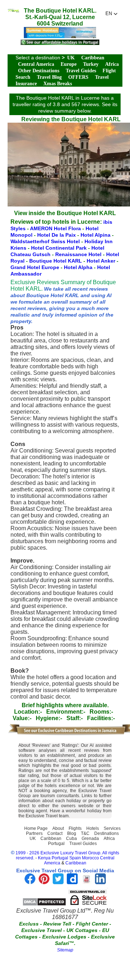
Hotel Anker (102, 261)
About (58, 828)
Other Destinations (38, 70)
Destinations (106, 833)
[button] (111, 14)
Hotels (92, 828)
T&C (85, 833)
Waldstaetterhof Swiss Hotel (45, 241)
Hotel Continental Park (59, 248)
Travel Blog (49, 77)
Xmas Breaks (57, 83)
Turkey (91, 64)
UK (71, 57)
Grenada (90, 838)
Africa (112, 64)
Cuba (71, 838)
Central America (36, 64)
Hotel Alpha (79, 267)
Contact (54, 833)
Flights (75, 828)
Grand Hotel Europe (35, 267)
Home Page (36, 828)
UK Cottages (82, 930)
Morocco (90, 857)
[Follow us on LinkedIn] (100, 882)
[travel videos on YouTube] (86, 882)
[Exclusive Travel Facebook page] (30, 882)
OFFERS (78, 77)
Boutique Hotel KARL (56, 261)
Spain (75, 857)
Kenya (44, 857)
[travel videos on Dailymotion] (72, 882)
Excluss (29, 924)
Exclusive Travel (41, 930)
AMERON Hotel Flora (56, 228)
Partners (34, 833)
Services (112, 828)
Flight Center (92, 924)
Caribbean (92, 57)
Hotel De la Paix (57, 235)
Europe (69, 64)
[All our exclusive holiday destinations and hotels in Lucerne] (13, 11)
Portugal (56, 843)
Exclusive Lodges (64, 937)
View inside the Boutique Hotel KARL (65, 213)
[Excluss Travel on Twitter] (58, 882)
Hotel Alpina (96, 235)
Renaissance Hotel (79, 254)
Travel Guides (81, 70)
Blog (71, 833)
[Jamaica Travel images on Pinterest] (44, 882)
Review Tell (57, 924)
